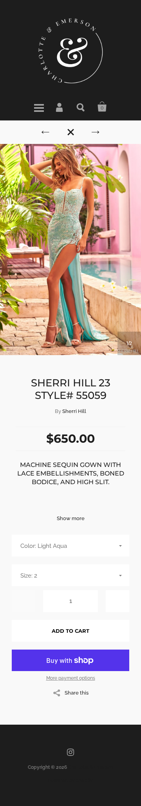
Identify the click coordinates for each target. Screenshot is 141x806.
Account (60, 107)
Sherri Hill (74, 411)
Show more (71, 518)
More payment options (70, 678)
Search (81, 107)
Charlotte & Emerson (90, 767)
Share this (77, 692)
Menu (39, 107)
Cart (102, 107)
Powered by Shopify (70, 780)
